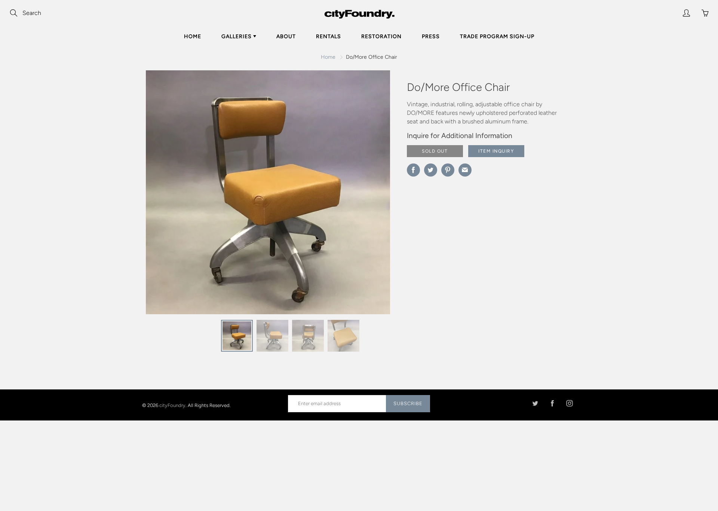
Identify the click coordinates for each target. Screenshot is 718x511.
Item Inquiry (496, 151)
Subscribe (408, 403)
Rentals (328, 36)
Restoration (381, 36)
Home (192, 36)
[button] (369, 195)
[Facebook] (552, 403)
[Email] (465, 170)
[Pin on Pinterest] (447, 170)
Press (431, 36)
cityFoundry (172, 405)
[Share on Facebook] (413, 170)
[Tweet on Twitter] (430, 170)
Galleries (237, 36)
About (286, 36)
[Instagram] (569, 403)
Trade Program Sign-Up (497, 36)
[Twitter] (534, 403)
